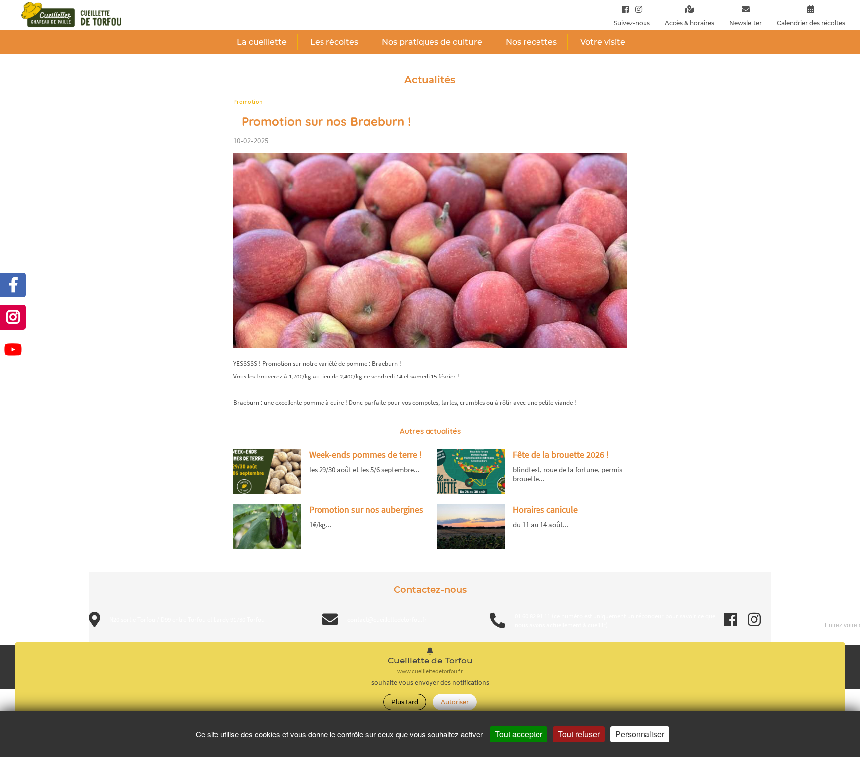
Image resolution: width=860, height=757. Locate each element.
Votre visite (602, 42)
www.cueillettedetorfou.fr (430, 671)
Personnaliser (639, 734)
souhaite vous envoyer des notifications (430, 682)
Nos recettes (531, 42)
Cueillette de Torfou (430, 661)
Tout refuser (579, 734)
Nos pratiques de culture (432, 42)
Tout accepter (518, 734)
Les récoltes (334, 42)
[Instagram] (636, 9)
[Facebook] (625, 9)
